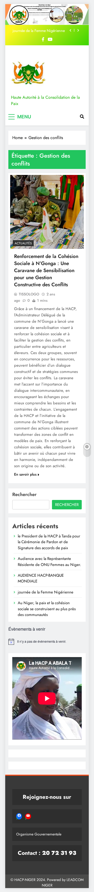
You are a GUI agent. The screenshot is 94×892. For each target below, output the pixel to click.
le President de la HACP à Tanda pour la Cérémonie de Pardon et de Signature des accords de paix (49, 542)
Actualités (23, 243)
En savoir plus (25, 474)
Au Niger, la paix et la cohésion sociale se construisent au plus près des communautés (47, 609)
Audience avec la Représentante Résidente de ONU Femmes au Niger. (49, 561)
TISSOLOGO (29, 294)
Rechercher (24, 494)
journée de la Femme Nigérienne (39, 31)
